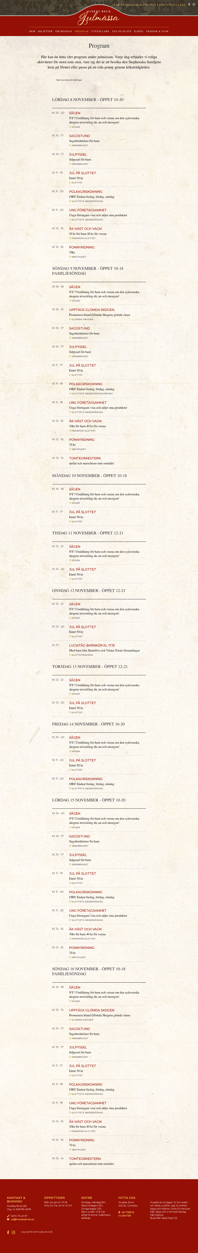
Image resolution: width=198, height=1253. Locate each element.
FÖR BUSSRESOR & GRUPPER (135, 4)
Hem (32, 31)
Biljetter (45, 31)
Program (82, 31)
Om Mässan (64, 31)
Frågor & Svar (157, 31)
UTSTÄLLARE (100, 31)
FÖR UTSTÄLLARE (172, 4)
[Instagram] (193, 4)
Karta (139, 31)
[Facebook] (189, 4)
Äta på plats (121, 31)
